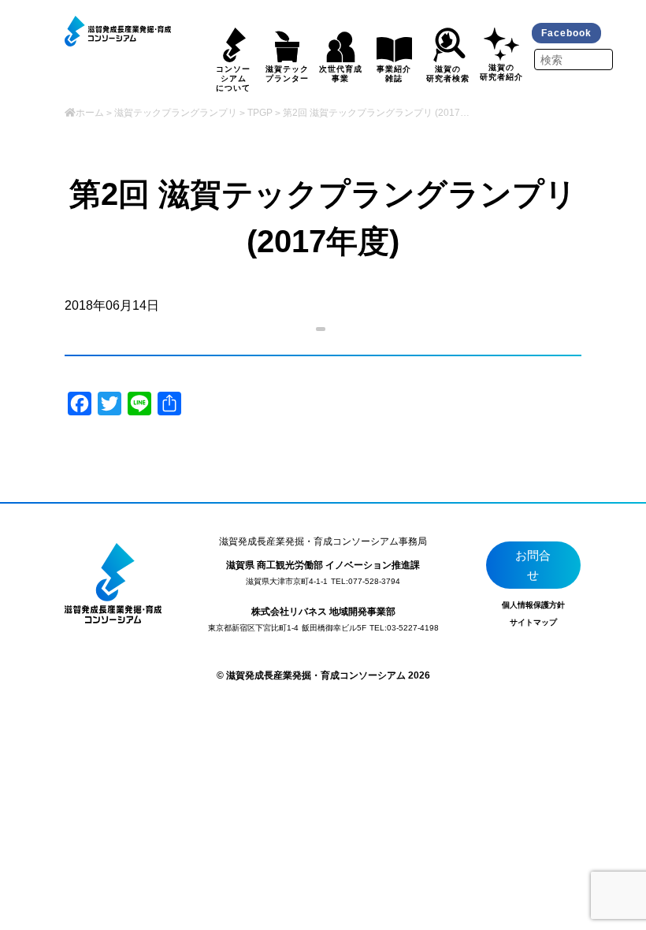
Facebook (566, 33)
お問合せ (533, 565)
